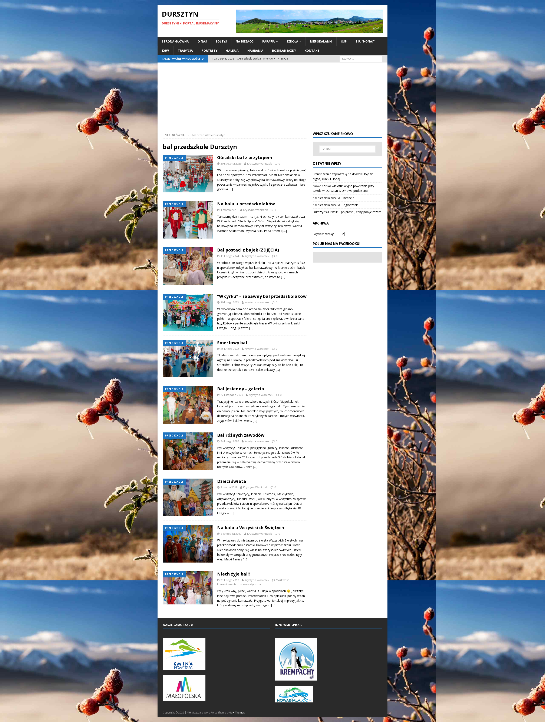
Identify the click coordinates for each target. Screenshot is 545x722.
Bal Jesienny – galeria (240, 389)
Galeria (232, 50)
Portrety (209, 50)
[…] (231, 189)
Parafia (268, 41)
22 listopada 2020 (232, 395)
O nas (202, 41)
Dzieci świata (231, 481)
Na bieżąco (245, 41)
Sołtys (221, 41)
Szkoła (292, 41)
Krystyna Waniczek (259, 163)
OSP (344, 41)
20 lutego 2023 (230, 302)
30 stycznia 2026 (231, 163)
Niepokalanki (321, 41)
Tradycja (185, 50)
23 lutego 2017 (230, 580)
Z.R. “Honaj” (365, 41)
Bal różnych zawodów (240, 435)
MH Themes (237, 712)
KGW (165, 50)
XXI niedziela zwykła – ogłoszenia (336, 205)
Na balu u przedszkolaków (246, 204)
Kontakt (312, 50)
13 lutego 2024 (230, 256)
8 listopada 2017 (231, 534)
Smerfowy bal (232, 342)
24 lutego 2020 (230, 441)
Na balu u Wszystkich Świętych (250, 527)
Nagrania (255, 50)
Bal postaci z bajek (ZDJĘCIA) (248, 250)
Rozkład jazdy (284, 50)
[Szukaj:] (361, 58)
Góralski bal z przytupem (244, 157)
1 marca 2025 (229, 210)
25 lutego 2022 (230, 349)
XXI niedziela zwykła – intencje (333, 198)
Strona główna (175, 41)
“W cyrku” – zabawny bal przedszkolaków (262, 296)
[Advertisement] (272, 99)
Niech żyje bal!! (233, 574)
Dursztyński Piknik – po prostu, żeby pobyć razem (347, 212)
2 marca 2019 (229, 487)
